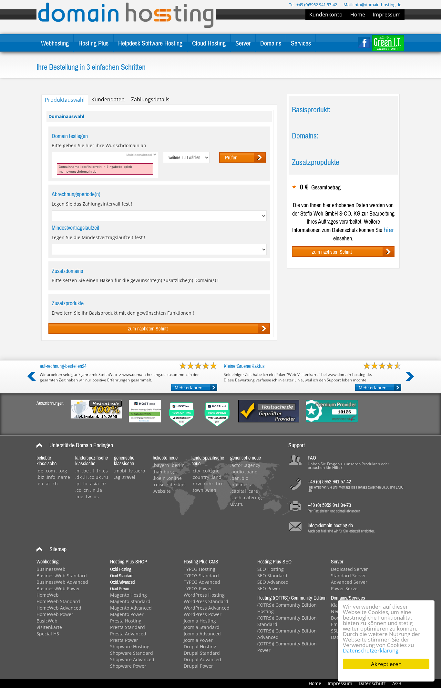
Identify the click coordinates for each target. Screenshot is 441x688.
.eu (39, 484)
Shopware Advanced (132, 659)
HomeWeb (47, 595)
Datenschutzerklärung (370, 650)
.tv (130, 471)
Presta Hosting (125, 621)
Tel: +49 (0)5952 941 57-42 (313, 4)
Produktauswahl (65, 99)
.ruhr (207, 484)
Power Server (345, 588)
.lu (84, 484)
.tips (181, 484)
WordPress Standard (206, 601)
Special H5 (47, 634)
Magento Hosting (128, 595)
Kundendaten (108, 99)
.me (79, 496)
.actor (236, 465)
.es (105, 471)
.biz (40, 477)
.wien (210, 490)
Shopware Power (128, 666)
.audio (237, 472)
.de (39, 471)
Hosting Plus (93, 43)
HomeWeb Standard (58, 601)
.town (197, 490)
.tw (88, 496)
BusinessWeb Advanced (62, 582)
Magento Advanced (131, 608)
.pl (78, 484)
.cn (85, 490)
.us (95, 496)
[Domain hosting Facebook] (363, 42)
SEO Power (269, 588)
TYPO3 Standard (201, 575)
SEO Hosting (270, 569)
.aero (139, 471)
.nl (78, 471)
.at (47, 484)
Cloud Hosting (209, 43)
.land (215, 477)
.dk (78, 477)
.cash (235, 497)
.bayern (161, 465)
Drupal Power (198, 666)
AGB (396, 683)
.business (240, 484)
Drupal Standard (202, 653)
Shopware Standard (131, 653)
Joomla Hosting (200, 621)
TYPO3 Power (198, 588)
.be (85, 471)
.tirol (220, 484)
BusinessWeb (51, 569)
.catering (252, 497)
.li (85, 477)
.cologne (210, 471)
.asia (94, 484)
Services (301, 43)
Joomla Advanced (202, 634)
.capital (238, 491)
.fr (98, 471)
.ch (54, 484)
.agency (252, 465)
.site (170, 484)
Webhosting (55, 43)
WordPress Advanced (207, 608)
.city (195, 471)
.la (99, 490)
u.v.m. (236, 504)
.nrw (196, 484)
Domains (270, 43)
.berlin (177, 465)
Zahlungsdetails (150, 99)
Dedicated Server (349, 569)
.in (93, 490)
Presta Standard (127, 627)
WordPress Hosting (204, 595)
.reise (159, 484)
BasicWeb (46, 621)
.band (251, 472)
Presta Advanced (128, 634)
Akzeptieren (386, 664)
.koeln (159, 478)
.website (162, 491)
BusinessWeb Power (58, 588)
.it (92, 471)
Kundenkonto (326, 14)
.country (200, 477)
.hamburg (163, 472)
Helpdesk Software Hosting (150, 43)
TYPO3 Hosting (199, 569)
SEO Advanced (273, 582)
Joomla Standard (202, 627)
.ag (117, 477)
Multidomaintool (139, 154)
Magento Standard (130, 601)
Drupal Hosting (200, 646)
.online (174, 478)
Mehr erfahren (188, 387)
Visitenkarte (49, 627)
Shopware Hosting (129, 646)
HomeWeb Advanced (58, 608)
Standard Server (348, 575)
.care (252, 491)
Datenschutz (372, 683)
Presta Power (124, 640)
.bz (103, 484)
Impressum (387, 14)
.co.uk (94, 477)
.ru (105, 477)
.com (50, 471)
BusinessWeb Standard (61, 575)
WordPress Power (202, 614)
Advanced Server (349, 582)
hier (389, 230)
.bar (234, 478)
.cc (78, 490)
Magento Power (127, 614)
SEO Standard (272, 575)
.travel (128, 477)
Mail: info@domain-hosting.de (372, 4)
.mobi (120, 471)
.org (63, 471)
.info (50, 477)
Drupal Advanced (202, 659)
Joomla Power (198, 640)
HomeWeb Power (54, 614)
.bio (244, 478)
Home (357, 14)
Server (243, 43)
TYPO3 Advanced (202, 582)
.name (63, 477)
